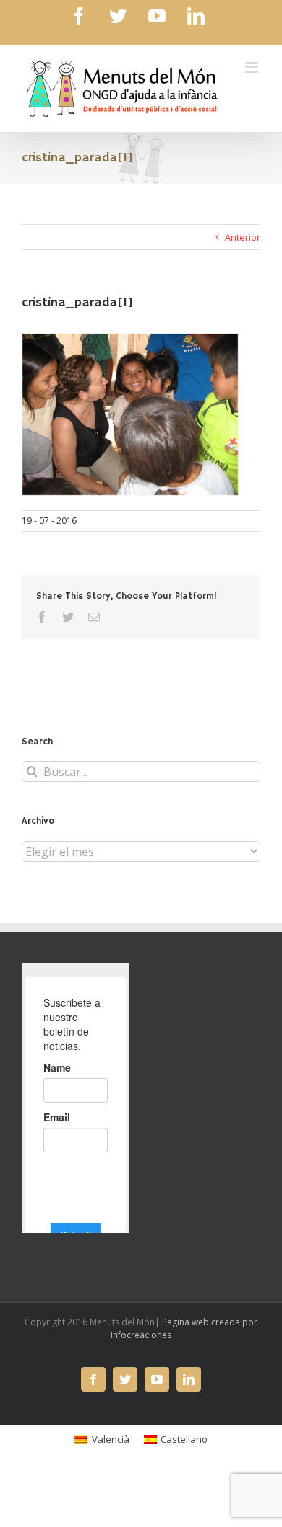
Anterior (242, 237)
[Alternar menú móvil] (252, 67)
